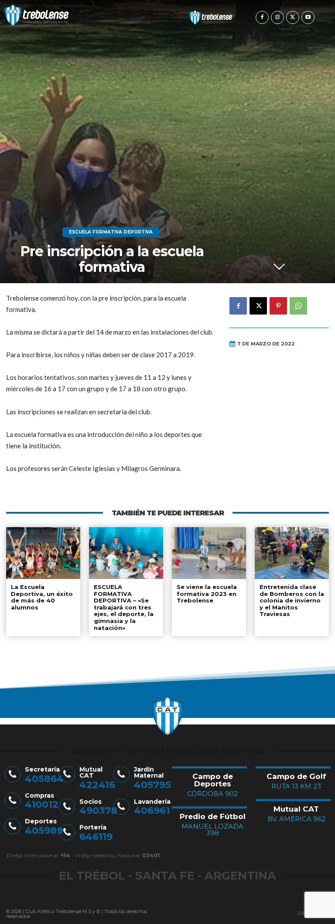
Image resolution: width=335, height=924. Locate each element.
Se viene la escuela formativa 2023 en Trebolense (207, 593)
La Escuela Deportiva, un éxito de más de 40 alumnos (42, 597)
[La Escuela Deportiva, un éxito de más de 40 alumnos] (43, 553)
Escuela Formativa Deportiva (111, 232)
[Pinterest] (278, 306)
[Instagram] (277, 17)
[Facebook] (262, 17)
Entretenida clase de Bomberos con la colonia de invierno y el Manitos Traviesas (292, 600)
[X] (292, 17)
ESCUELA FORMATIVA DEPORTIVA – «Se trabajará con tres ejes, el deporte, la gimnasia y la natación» (124, 607)
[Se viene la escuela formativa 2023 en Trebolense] (209, 553)
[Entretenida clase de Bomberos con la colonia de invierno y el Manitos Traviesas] (292, 553)
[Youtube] (307, 17)
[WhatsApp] (298, 306)
